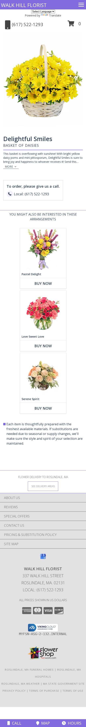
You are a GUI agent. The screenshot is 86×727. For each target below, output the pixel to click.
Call (15, 723)
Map (44, 723)
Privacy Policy (14, 690)
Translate (55, 15)
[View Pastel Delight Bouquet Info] (43, 249)
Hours (73, 723)
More (9, 166)
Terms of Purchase (44, 690)
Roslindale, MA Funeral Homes (29, 669)
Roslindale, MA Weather (20, 683)
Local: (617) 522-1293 (43, 590)
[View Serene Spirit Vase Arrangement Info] (43, 374)
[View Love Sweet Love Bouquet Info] (43, 312)
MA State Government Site (64, 683)
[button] (74, 25)
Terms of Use (73, 690)
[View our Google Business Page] (43, 558)
